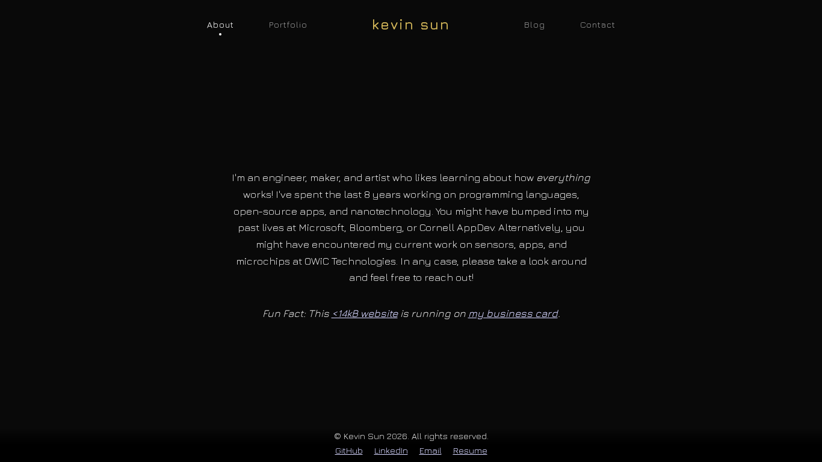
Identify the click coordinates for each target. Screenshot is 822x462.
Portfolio (288, 24)
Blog (534, 24)
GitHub (349, 450)
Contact (598, 24)
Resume (470, 450)
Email (430, 450)
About (220, 24)
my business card (513, 313)
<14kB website (365, 313)
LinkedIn (391, 450)
